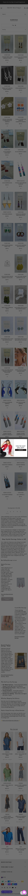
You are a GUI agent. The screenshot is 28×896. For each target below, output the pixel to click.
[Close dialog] (26, 440)
